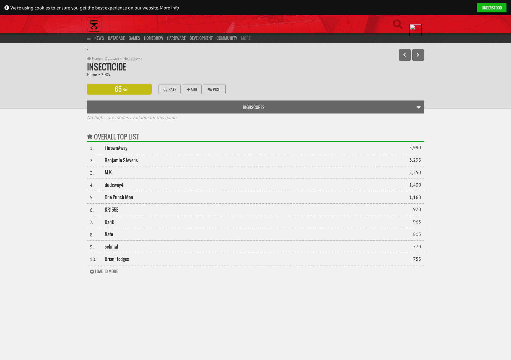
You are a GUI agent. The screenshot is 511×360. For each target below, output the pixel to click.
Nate (109, 234)
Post (216, 89)
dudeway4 (114, 184)
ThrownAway (116, 147)
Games (134, 38)
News (99, 38)
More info (169, 8)
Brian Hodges (117, 258)
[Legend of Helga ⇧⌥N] (418, 55)
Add (193, 89)
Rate (172, 89)
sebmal (111, 246)
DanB (109, 222)
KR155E (111, 209)
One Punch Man (119, 197)
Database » (113, 58)
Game (92, 74)
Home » (97, 58)
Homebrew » (133, 58)
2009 (106, 74)
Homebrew (153, 38)
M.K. (109, 172)
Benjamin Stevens (121, 160)
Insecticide (106, 67)
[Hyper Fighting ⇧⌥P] (405, 55)
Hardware (176, 38)
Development (201, 38)
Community (226, 38)
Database (116, 38)
